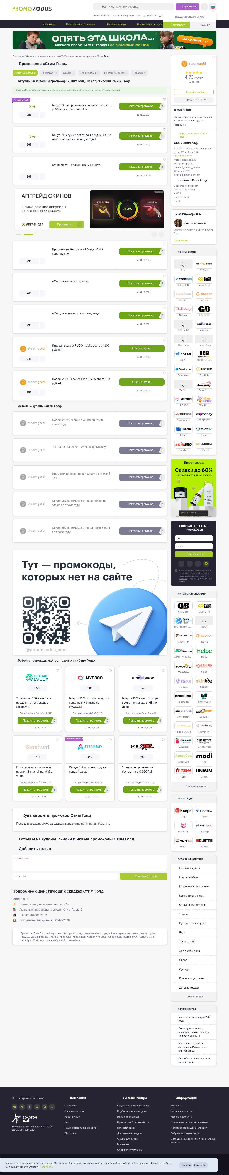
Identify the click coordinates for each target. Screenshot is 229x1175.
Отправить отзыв (146, 876)
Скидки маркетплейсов (150, 23)
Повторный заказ (115, 72)
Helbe (204, 657)
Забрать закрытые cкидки (186, 1133)
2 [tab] (30, 234)
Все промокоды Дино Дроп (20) (141, 713)
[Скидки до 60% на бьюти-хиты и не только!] (193, 488)
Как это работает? (181, 1116)
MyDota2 (204, 450)
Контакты (176, 1105)
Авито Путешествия (146, 15)
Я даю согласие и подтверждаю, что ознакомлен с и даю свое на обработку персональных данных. (195, 576)
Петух (183, 270)
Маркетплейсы (188, 877)
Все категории (196, 996)
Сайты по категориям (129, 1149)
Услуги (183, 914)
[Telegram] (181, 564)
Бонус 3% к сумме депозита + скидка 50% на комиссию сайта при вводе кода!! (81, 137)
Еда (181, 932)
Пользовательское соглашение (189, 1122)
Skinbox (204, 687)
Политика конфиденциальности (189, 1127)
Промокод (49, 72)
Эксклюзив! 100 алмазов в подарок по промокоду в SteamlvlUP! (33, 702)
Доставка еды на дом (129, 1133)
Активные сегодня (25, 72)
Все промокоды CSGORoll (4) (140, 782)
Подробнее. (46, 1166)
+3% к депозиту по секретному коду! (76, 313)
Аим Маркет (183, 717)
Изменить (205, 24)
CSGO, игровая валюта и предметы (78, 56)
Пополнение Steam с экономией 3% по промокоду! (78, 422)
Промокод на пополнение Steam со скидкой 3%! (81, 476)
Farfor (204, 672)
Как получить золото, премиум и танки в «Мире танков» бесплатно (193, 1032)
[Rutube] (52, 1107)
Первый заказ (89, 72)
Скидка (68, 72)
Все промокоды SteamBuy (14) (87, 782)
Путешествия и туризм (193, 923)
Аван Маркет (183, 420)
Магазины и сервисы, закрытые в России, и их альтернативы (192, 1047)
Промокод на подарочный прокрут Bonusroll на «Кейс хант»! (34, 771)
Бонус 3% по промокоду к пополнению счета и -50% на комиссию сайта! (81, 107)
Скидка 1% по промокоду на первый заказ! (87, 769)
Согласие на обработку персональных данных (193, 1140)
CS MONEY (204, 420)
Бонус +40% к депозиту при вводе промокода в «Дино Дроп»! (140, 702)
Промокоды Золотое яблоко (133, 1122)
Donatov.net (183, 375)
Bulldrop (183, 315)
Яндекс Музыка (183, 732)
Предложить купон (196, 99)
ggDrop (162, 15)
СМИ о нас (70, 1133)
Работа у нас (72, 1116)
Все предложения (196, 786)
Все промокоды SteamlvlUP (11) (35, 713)
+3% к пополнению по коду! (70, 281)
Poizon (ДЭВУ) (204, 702)
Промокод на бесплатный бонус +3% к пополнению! (77, 251)
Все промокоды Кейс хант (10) (35, 782)
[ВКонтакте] (190, 564)
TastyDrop (204, 405)
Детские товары (189, 987)
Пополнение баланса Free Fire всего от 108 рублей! (81, 381)
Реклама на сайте (74, 1111)
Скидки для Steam (127, 1138)
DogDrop (204, 717)
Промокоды (48, 23)
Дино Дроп (204, 330)
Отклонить (200, 1165)
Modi (204, 762)
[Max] (206, 564)
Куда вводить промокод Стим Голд (57, 815)
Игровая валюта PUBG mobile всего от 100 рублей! (80, 347)
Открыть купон (142, 348)
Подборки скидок (115, 23)
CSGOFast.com (204, 360)
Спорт (183, 959)
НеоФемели (204, 732)
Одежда (184, 969)
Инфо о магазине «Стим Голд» (192, 135)
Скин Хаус (183, 345)
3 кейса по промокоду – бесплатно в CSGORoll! (137, 769)
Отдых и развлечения (192, 904)
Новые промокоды (128, 1116)
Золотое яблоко (102, 15)
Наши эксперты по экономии (81, 1127)
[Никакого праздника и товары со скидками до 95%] (114, 40)
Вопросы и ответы (181, 1111)
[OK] (198, 564)
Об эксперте (181, 240)
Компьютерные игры (48, 56)
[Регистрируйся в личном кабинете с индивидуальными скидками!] (90, 209)
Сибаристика (204, 747)
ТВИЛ (183, 777)
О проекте (70, 1105)
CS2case (183, 687)
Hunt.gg (183, 846)
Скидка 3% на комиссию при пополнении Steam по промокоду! (79, 503)
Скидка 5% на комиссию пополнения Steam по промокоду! (81, 530)
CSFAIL (183, 360)
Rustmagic (204, 831)
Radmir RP (183, 642)
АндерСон (183, 762)
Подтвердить (178, 24)
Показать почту (183, 155)
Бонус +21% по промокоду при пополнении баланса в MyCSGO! (89, 702)
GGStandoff (183, 330)
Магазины (31, 56)
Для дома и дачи (189, 950)
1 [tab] (20, 234)
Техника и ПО (187, 941)
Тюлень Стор (204, 345)
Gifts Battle (204, 315)
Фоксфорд (183, 672)
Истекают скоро (126, 1127)
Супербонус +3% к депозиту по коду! (76, 164)
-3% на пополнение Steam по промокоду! (79, 446)
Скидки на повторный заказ (133, 1105)
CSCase (204, 270)
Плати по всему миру (123, 15)
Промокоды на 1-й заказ (80, 23)
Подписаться (196, 554)
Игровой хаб (189, 6)
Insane (183, 435)
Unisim (204, 777)
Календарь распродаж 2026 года (194, 1018)
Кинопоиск (183, 702)
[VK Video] (44, 1107)
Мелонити (183, 831)
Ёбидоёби (183, 747)
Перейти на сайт (196, 91)
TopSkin (183, 390)
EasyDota (204, 375)
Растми (204, 846)
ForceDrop (204, 390)
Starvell (204, 816)
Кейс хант (183, 300)
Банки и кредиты (189, 868)
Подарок (139, 72)
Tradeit (204, 435)
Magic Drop (204, 285)
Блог (67, 1122)
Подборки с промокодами (132, 1111)
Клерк (183, 816)
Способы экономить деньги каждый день (194, 1060)
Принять (186, 1165)
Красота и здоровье (191, 978)
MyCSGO (183, 405)
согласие (183, 579)
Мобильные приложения (194, 886)
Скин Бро (183, 450)
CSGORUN (183, 285)
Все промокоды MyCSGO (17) (87, 713)
